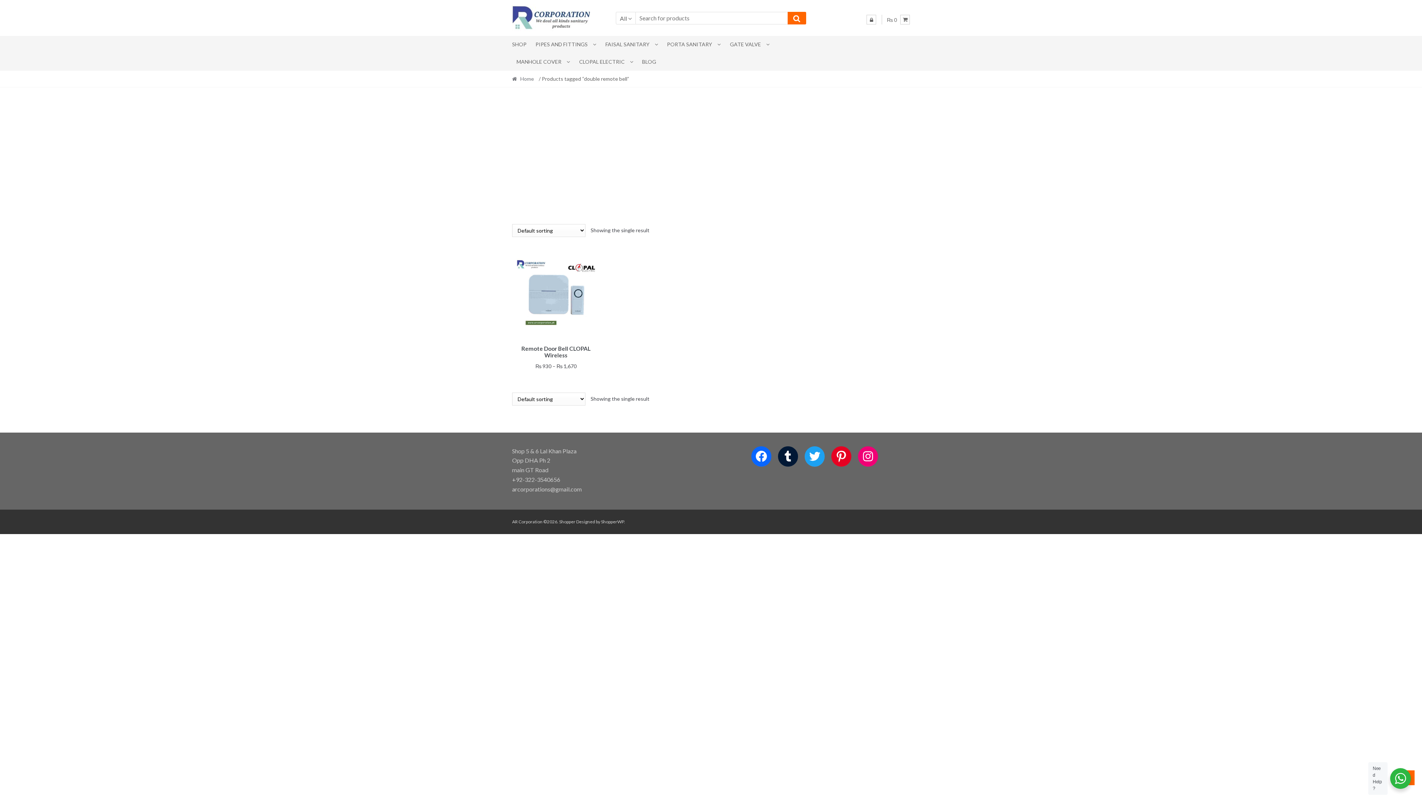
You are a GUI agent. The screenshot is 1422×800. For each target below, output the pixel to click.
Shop (519, 44)
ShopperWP (612, 521)
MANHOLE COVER (539, 62)
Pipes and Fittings (561, 44)
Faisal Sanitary (627, 44)
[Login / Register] (871, 19)
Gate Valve (745, 44)
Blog (649, 62)
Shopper (567, 521)
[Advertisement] (711, 155)
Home (527, 79)
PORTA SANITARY (689, 44)
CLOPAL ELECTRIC (602, 62)
